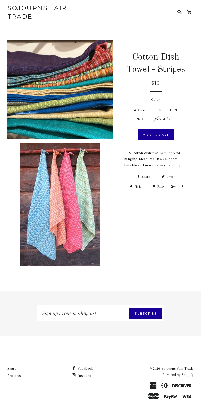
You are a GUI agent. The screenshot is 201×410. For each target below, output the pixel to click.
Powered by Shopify (178, 374)
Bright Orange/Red (156, 119)
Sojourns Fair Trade (37, 12)
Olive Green (164, 110)
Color (155, 99)
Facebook (85, 368)
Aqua (139, 110)
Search (12, 368)
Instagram (86, 375)
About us (14, 375)
